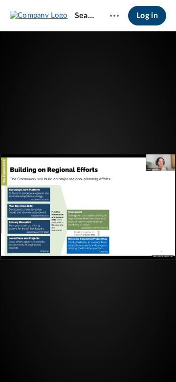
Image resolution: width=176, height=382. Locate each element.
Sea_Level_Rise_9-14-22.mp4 (84, 16)
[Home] (39, 15)
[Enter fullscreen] (129, 191)
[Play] (36, 360)
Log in (147, 16)
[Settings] (139, 360)
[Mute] (120, 360)
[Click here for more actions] (114, 15)
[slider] (88, 340)
